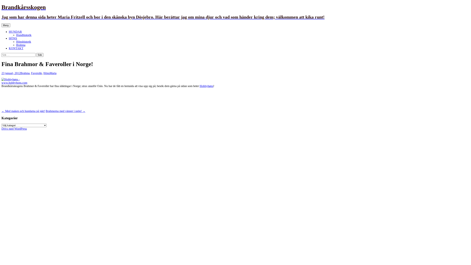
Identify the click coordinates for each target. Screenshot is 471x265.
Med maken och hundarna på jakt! (23, 111)
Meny (6, 25)
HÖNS (13, 38)
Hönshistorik (23, 41)
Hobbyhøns (206, 86)
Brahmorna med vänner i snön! (65, 111)
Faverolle (36, 73)
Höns (46, 73)
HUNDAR (15, 31)
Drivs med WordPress (14, 128)
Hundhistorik (23, 35)
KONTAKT (16, 48)
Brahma (20, 45)
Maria (53, 73)
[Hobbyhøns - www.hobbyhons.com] (22, 82)
